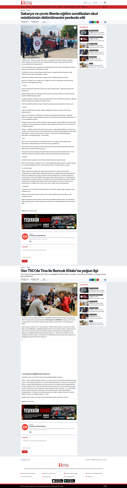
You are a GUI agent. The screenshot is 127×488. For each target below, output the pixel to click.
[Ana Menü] (105, 7)
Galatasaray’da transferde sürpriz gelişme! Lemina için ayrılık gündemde (96, 59)
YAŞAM (40, 7)
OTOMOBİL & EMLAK (69, 7)
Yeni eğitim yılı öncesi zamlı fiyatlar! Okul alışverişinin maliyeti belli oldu (96, 53)
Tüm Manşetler (47, 476)
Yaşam (28, 10)
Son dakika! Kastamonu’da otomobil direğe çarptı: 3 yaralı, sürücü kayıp (97, 40)
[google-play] (69, 480)
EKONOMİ (34, 7)
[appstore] (58, 480)
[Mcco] (49, 221)
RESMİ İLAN (84, 7)
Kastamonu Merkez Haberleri (96, 37)
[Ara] (104, 7)
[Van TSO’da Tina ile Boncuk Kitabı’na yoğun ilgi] (49, 299)
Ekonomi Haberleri (94, 30)
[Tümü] (104, 27)
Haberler (23, 10)
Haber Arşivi (88, 459)
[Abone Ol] (105, 22)
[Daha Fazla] (98, 22)
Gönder (25, 261)
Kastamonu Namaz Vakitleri (72, 473)
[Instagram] (26, 460)
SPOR (44, 7)
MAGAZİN (60, 7)
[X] (24, 460)
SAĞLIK (54, 7)
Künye (101, 459)
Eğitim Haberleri (93, 43)
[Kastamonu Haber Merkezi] (25, 236)
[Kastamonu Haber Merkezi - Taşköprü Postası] (26, 2)
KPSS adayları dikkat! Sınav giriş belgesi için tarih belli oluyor (97, 46)
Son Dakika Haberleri (69, 476)
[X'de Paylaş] (92, 22)
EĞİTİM (49, 7)
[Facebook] (22, 460)
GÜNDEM (28, 7)
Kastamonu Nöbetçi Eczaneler (28, 473)
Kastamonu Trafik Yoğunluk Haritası (94, 473)
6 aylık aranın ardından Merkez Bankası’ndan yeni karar (97, 33)
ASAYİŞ (23, 7)
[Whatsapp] (29, 460)
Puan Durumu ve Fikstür (27, 476)
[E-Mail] (30, 241)
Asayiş (91, 63)
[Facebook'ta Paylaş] (90, 22)
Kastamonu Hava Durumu (49, 473)
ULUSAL (78, 7)
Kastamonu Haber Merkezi (37, 235)
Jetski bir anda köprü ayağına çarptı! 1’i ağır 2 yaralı (96, 66)
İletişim (104, 459)
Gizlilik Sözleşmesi (95, 459)
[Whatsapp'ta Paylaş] (95, 22)
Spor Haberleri (93, 56)
